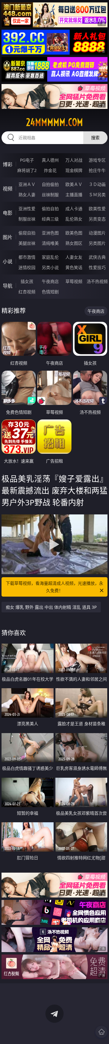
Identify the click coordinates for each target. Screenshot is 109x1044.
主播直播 (73, 194)
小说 (7, 261)
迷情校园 (26, 267)
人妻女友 (73, 257)
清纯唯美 (50, 243)
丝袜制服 (50, 194)
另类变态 (97, 219)
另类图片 (97, 243)
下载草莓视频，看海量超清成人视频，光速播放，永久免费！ (54, 586)
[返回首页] (101, 1032)
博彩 (7, 164)
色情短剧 (50, 292)
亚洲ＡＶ (26, 184)
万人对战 (73, 160)
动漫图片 (97, 233)
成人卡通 (73, 208)
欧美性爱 (97, 208)
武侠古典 (97, 257)
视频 (7, 188)
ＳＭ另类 (97, 194)
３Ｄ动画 (97, 184)
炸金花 (50, 170)
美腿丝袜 (26, 243)
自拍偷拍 (50, 184)
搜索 (95, 137)
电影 (7, 213)
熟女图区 (73, 243)
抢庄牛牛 (97, 170)
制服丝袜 (26, 219)
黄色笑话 (73, 267)
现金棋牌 (73, 170)
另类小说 (50, 267)
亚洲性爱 (26, 208)
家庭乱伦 (50, 257)
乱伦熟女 (73, 219)
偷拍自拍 (50, 208)
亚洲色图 (50, 233)
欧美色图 (73, 233)
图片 (7, 237)
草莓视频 (73, 281)
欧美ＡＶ (73, 184)
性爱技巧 (97, 267)
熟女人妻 (26, 194)
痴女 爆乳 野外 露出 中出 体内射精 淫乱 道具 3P (51, 607)
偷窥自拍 (26, 233)
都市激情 (26, 257)
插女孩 (27, 281)
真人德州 (50, 160)
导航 (7, 285)
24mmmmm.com (54, 122)
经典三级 (50, 219)
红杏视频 (26, 292)
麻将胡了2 (27, 170)
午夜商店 (50, 281)
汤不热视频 (97, 281)
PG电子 (27, 160)
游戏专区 (97, 160)
